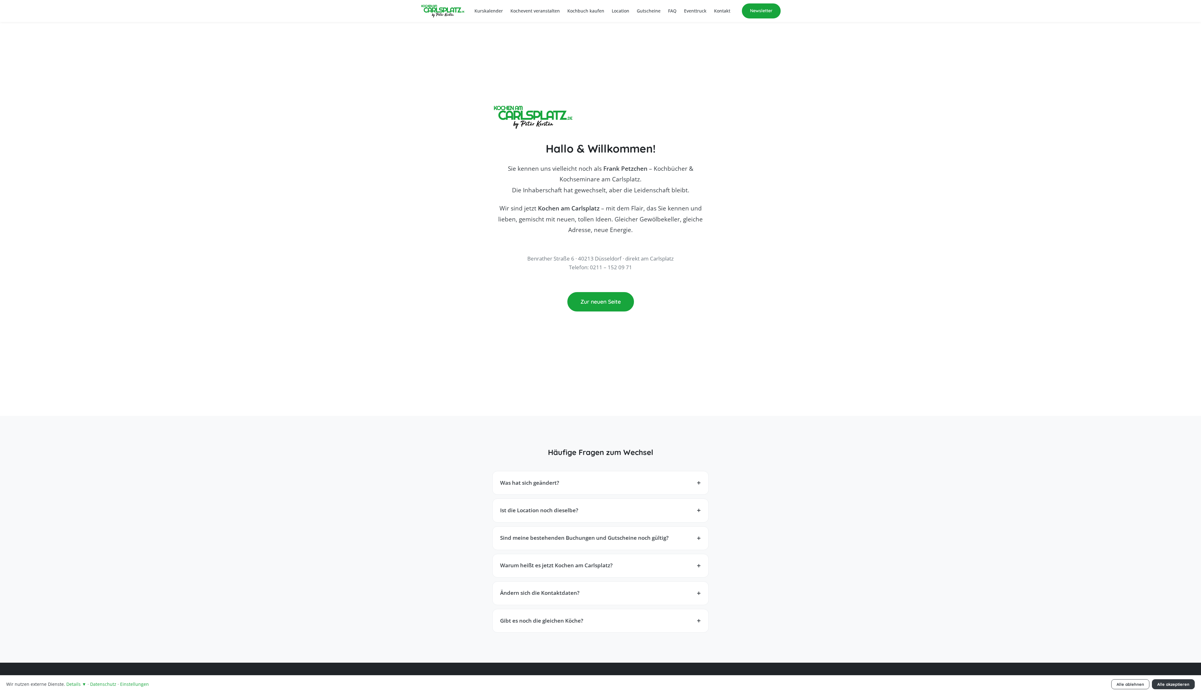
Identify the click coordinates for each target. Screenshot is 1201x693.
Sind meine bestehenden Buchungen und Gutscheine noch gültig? (584, 537)
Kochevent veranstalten (535, 11)
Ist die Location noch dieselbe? (539, 510)
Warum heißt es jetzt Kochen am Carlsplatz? (556, 565)
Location (620, 11)
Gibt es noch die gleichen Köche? (541, 620)
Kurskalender (488, 11)
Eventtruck (695, 11)
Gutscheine (649, 11)
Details (76, 684)
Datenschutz (103, 684)
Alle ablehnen (1130, 684)
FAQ (672, 11)
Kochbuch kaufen (585, 11)
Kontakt (722, 11)
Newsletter (761, 10)
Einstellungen (134, 684)
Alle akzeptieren (1173, 684)
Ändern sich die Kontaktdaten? (540, 592)
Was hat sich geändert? (529, 482)
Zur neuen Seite (600, 301)
